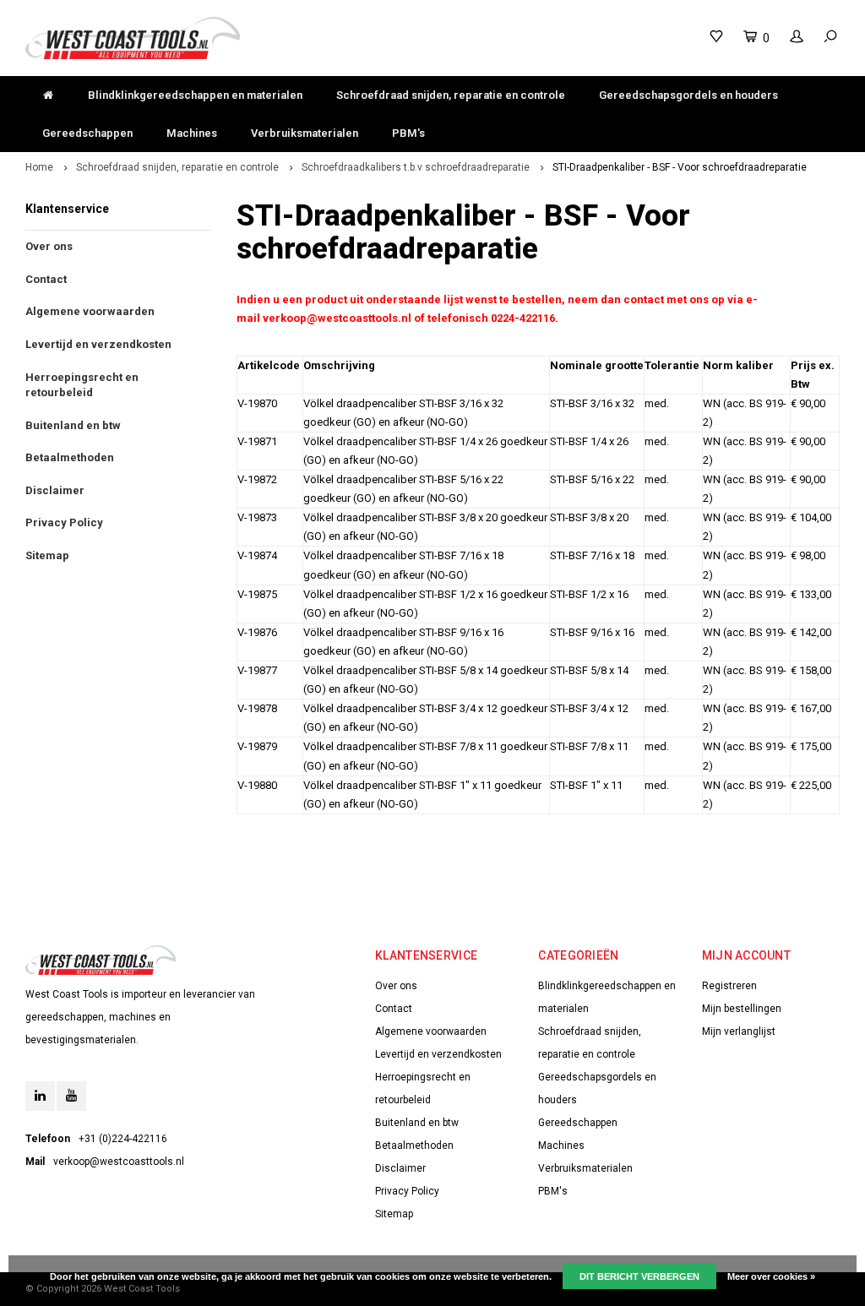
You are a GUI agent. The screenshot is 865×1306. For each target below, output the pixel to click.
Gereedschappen (87, 133)
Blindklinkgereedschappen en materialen (195, 95)
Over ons (49, 246)
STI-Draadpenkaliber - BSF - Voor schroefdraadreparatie (679, 167)
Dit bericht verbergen (639, 1276)
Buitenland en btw (73, 425)
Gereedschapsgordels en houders (688, 95)
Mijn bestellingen (741, 1009)
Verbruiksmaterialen (304, 133)
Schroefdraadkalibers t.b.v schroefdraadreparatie (416, 167)
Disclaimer (54, 490)
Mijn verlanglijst (738, 1031)
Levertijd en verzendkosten (98, 344)
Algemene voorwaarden (90, 311)
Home (39, 167)
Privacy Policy (64, 522)
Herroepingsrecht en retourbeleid (82, 385)
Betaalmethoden (69, 457)
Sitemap (47, 555)
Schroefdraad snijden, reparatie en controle (450, 95)
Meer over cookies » (771, 1276)
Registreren (729, 986)
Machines (191, 133)
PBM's (408, 133)
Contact (46, 279)
